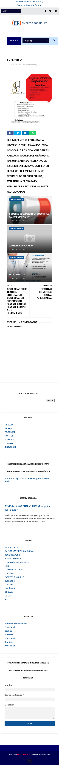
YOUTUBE (9, 440)
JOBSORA (9, 573)
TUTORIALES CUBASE (14, 570)
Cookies (8, 631)
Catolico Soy (11, 588)
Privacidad (10, 627)
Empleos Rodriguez (42, 755)
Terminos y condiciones (16, 624)
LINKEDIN (9, 425)
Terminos (9, 635)
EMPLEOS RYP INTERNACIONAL (19, 551)
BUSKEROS (10, 581)
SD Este (8, 596)
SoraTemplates (24, 755)
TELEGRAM (10, 432)
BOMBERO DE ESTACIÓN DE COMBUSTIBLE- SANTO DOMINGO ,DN (29, 215)
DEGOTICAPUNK (12, 555)
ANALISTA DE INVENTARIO (21, 246)
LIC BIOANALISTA (17, 275)
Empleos (14, 41)
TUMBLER (9, 443)
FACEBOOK (10, 428)
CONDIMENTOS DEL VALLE (17, 562)
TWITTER (9, 436)
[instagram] (55, 11)
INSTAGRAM (10, 447)
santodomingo (32, 65)
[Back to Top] (29, 761)
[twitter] (50, 11)
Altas (7, 600)
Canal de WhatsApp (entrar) (29, 2)
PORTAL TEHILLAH (13, 559)
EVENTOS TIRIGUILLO (14, 577)
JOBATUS (9, 585)
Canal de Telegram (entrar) (29, 5)
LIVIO (7, 566)
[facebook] (45, 11)
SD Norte (9, 592)
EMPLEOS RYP (11, 547)
